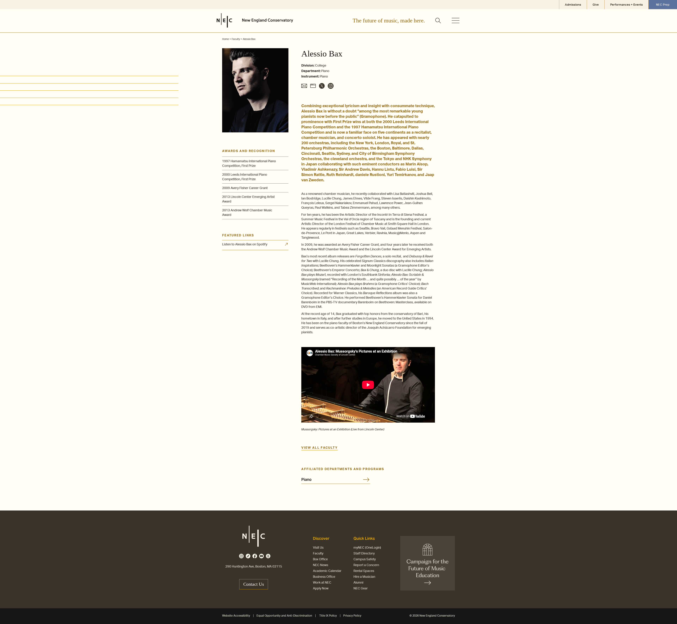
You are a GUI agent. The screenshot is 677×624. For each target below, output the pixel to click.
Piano (306, 479)
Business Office (324, 576)
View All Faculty (319, 447)
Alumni (358, 582)
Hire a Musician (364, 576)
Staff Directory (364, 553)
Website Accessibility (236, 615)
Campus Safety (364, 559)
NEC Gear (360, 588)
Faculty (318, 553)
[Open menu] (455, 20)
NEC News (320, 565)
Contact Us (253, 584)
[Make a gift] (427, 563)
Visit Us (318, 547)
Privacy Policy (352, 615)
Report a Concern (366, 565)
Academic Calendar (327, 571)
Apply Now (320, 588)
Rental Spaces (363, 571)
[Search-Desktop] (438, 21)
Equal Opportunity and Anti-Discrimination (284, 615)
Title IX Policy (328, 615)
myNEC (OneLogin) (367, 547)
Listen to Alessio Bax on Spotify (244, 244)
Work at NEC (322, 582)
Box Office (320, 559)
